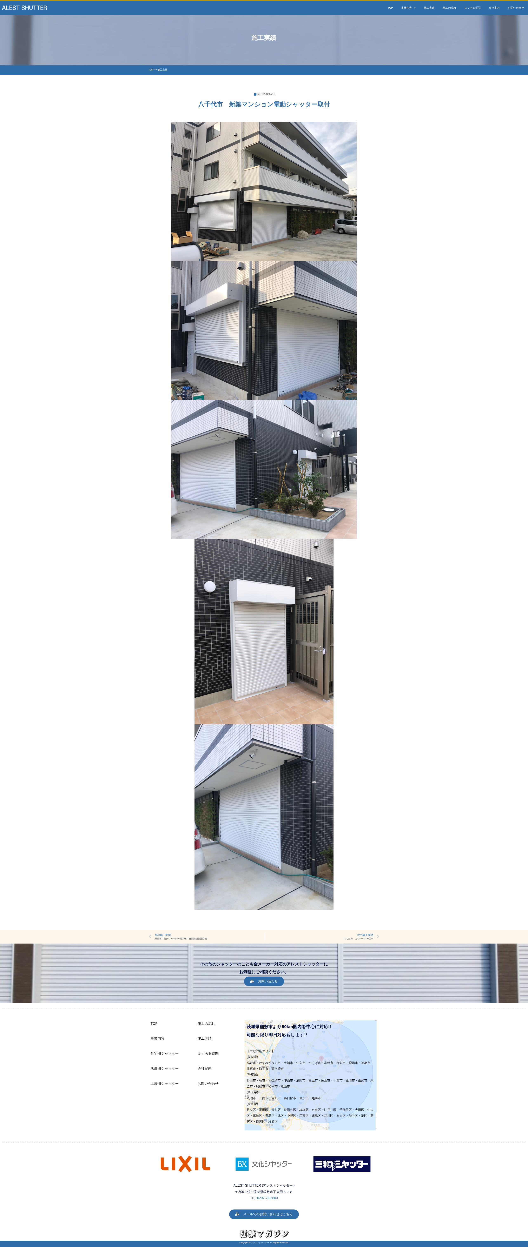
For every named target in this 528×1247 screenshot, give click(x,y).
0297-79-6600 (267, 1198)
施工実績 (429, 7)
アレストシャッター (260, 1242)
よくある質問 (472, 7)
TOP (390, 7)
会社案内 (494, 7)
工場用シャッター (165, 1084)
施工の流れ (449, 7)
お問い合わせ (516, 7)
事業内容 (406, 7)
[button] (264, 981)
